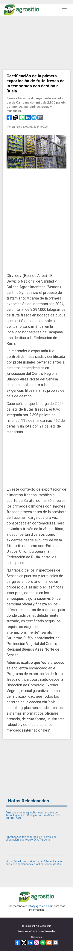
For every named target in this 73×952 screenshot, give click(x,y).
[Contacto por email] (55, 942)
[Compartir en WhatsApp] (22, 117)
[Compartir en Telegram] (34, 117)
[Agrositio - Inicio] (21, 10)
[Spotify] (43, 942)
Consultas (36, 937)
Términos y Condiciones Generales (36, 931)
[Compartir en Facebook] (9, 117)
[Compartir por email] (40, 117)
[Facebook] (17, 942)
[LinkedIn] (30, 942)
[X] (24, 942)
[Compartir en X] (15, 117)
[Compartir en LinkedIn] (28, 117)
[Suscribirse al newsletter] (49, 942)
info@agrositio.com (40, 906)
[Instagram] (36, 942)
